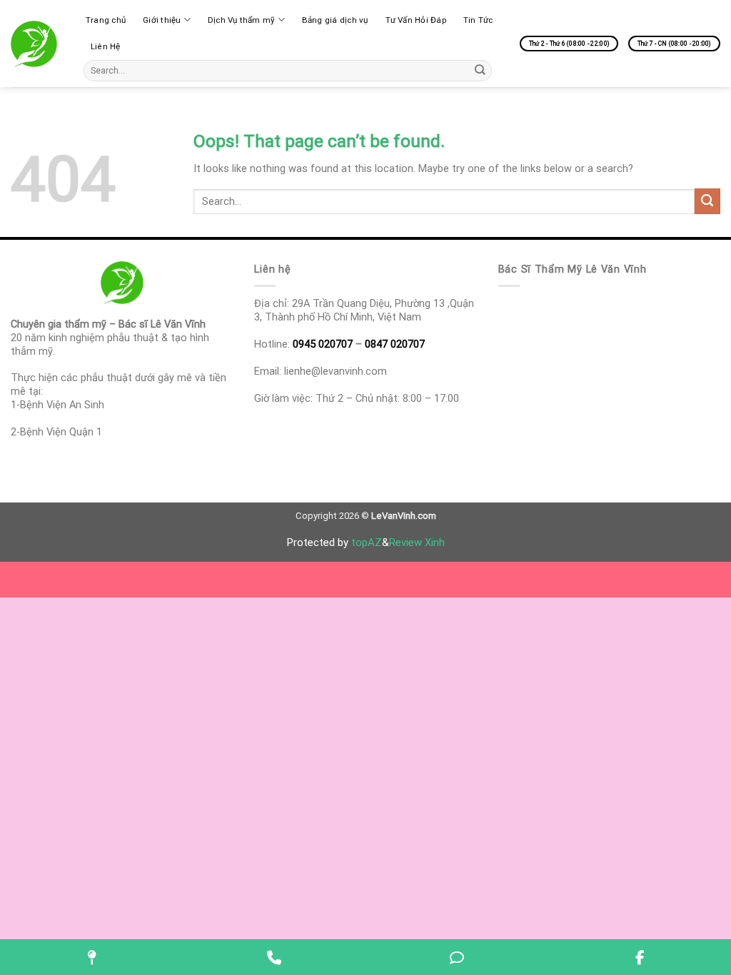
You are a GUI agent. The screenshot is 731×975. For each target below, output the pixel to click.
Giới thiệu (162, 20)
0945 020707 (323, 344)
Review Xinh (417, 542)
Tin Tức (478, 20)
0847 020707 (395, 344)
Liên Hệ (106, 46)
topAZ (366, 542)
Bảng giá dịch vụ (335, 20)
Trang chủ (106, 20)
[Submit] (480, 70)
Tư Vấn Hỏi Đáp (415, 20)
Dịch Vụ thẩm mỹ (242, 20)
